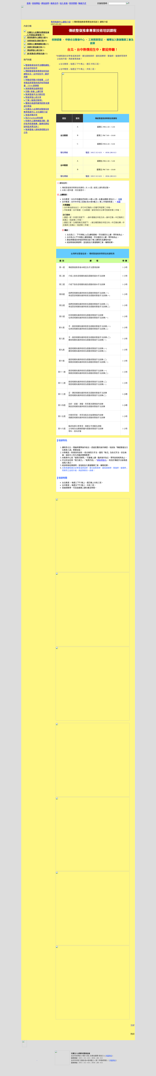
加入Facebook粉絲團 (34, 118)
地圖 (118, 202)
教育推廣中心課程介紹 (60, 22)
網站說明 (45, 3)
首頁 (29, 3)
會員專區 (36, 3)
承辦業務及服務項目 (34, 89)
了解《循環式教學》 (34, 100)
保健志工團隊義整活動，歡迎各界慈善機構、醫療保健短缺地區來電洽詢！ (36, 124)
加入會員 (64, 3)
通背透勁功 (101, 460)
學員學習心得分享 (33, 97)
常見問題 (73, 3)
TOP (132, 1025)
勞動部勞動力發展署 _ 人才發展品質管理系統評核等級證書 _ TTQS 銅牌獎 (36, 83)
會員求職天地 (31, 115)
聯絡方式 (82, 3)
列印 (132, 1034)
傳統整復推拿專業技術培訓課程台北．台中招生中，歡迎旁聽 (36, 74)
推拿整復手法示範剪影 (35, 94)
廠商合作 (54, 3)
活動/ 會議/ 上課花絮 (34, 91)
